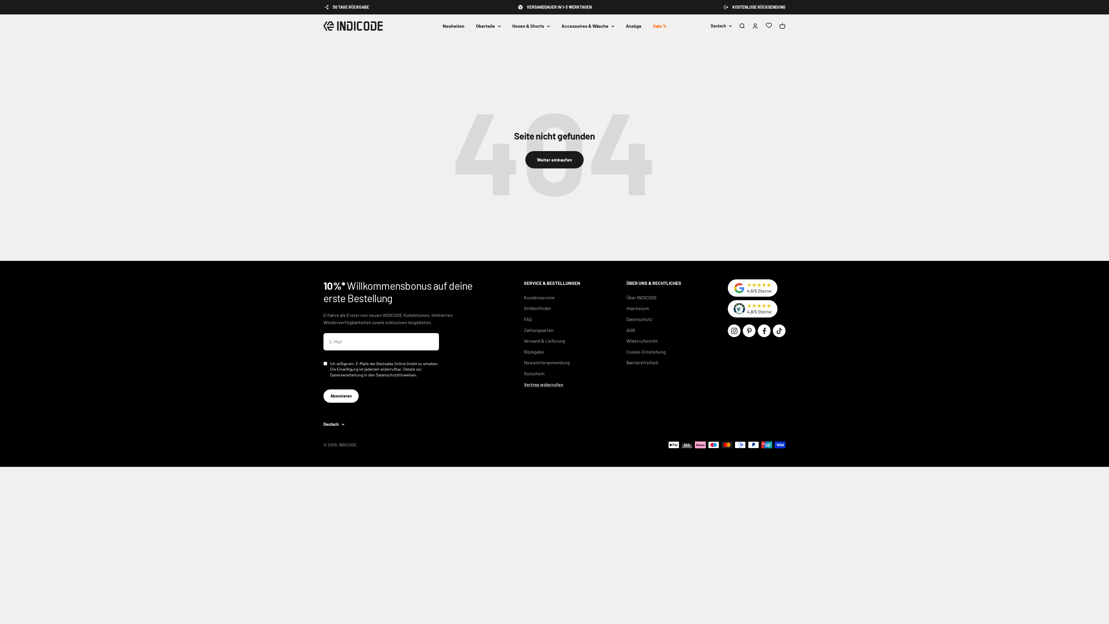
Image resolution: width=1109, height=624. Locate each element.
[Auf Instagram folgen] (734, 330)
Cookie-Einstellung (646, 351)
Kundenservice (539, 297)
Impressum (637, 308)
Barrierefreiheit (642, 362)
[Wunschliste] (768, 26)
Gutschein (534, 373)
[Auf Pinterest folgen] (749, 330)
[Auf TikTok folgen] (779, 330)
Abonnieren (341, 395)
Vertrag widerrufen (543, 384)
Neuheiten (453, 26)
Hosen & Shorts (528, 26)
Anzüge (633, 26)
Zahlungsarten (539, 330)
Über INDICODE (641, 297)
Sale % (660, 26)
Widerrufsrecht (642, 340)
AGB (630, 330)
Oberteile (485, 26)
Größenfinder (537, 308)
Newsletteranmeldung (547, 362)
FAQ (528, 319)
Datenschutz (639, 319)
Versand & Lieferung (544, 340)
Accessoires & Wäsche (585, 26)
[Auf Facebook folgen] (764, 330)
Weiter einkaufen (554, 159)
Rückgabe (534, 351)
